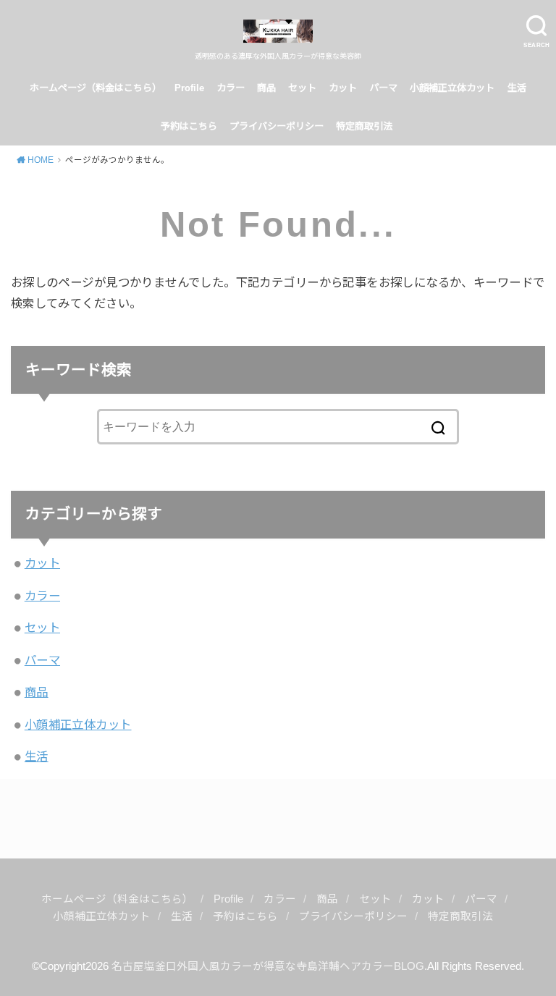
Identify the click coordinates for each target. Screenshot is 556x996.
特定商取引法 (365, 126)
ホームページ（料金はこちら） (95, 88)
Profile (189, 88)
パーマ (383, 88)
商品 (266, 88)
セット (302, 88)
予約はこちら (189, 126)
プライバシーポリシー (276, 126)
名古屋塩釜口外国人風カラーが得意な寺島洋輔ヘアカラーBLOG (267, 966)
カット (343, 88)
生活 (516, 88)
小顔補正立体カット (452, 88)
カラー (230, 88)
